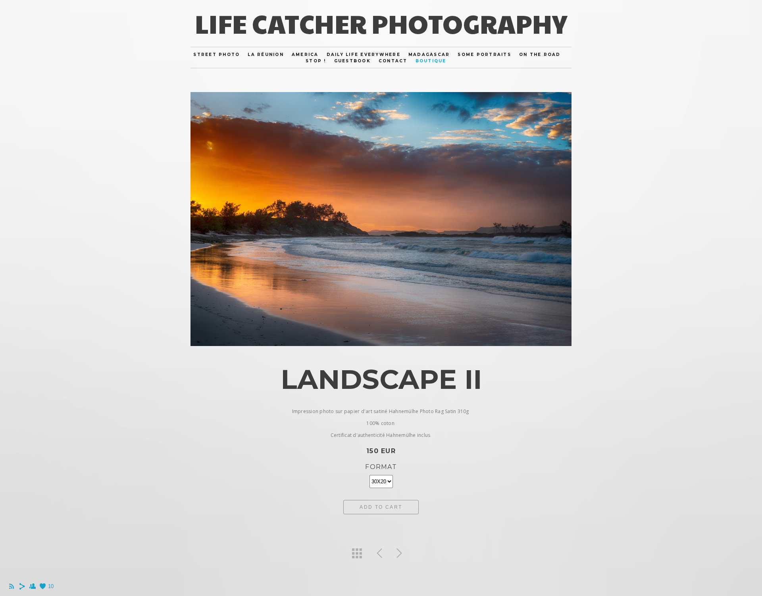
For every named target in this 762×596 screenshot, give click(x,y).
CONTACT (393, 60)
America (305, 54)
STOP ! (316, 60)
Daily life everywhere (363, 54)
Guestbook (352, 60)
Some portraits (484, 54)
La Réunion (266, 54)
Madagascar (429, 54)
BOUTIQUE (431, 60)
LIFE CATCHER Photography (381, 23)
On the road (540, 54)
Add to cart (381, 507)
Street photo (216, 54)
